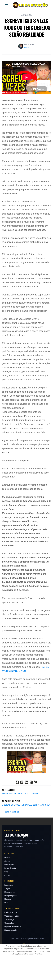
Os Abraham (9, 923)
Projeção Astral (10, 912)
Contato (7, 875)
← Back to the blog (10, 812)
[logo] (30, 5)
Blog (6, 872)
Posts (26, 48)
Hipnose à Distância (12, 926)
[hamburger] (6, 5)
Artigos (7, 888)
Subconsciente (10, 930)
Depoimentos (10, 892)
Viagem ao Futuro (11, 916)
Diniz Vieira (9, 865)
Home (7, 857)
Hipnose (7, 899)
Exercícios (8, 885)
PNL (6, 903)
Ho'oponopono (10, 895)
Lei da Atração (10, 868)
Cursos (7, 861)
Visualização (9, 919)
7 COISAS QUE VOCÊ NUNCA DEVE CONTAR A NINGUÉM (26, 805)
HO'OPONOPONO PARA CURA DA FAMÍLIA (20, 794)
